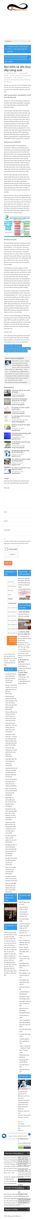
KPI (21, 348)
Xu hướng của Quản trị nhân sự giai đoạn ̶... (21, 408)
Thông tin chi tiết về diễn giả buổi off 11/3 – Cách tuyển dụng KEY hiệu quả (17, 49)
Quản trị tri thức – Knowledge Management (24, 1010)
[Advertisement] (17, 25)
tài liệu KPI (24, 351)
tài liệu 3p (16, 351)
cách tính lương (8, 971)
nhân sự (6, 932)
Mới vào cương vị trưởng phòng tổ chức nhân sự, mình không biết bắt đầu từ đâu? (16, 59)
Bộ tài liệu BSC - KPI (11, 345)
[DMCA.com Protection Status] (24, 1148)
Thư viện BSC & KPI (25, 1029)
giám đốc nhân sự (9, 968)
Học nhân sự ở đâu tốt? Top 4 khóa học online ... (21, 468)
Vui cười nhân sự (24, 1064)
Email (6, 521)
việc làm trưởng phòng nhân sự (9, 962)
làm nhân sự (9, 934)
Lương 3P (27, 348)
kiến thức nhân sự (11, 964)
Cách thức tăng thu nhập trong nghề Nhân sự (24, 926)
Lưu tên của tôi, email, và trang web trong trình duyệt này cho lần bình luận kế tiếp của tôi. (17, 542)
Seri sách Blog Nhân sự (17, 79)
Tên (5, 512)
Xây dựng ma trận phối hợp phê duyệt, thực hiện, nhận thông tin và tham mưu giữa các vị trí (11, 813)
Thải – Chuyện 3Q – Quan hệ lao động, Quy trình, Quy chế (25, 1022)
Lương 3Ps (8, 351)
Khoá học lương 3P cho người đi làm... (21, 425)
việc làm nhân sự (9, 966)
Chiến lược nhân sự (25, 935)
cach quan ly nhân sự (10, 943)
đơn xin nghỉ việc (11, 949)
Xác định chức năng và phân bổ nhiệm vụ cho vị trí (11, 860)
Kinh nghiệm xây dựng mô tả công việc (24, 982)
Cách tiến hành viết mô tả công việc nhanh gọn (10, 761)
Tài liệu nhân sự (24, 1015)
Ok (18, 1186)
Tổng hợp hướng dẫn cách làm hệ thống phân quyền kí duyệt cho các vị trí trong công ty (10, 827)
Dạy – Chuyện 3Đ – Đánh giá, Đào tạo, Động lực (25, 942)
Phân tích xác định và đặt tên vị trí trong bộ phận (10, 869)
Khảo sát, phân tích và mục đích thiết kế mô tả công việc (11, 791)
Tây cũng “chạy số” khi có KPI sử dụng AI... (21, 391)
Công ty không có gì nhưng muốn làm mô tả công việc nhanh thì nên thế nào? (11, 716)
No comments (19, 77)
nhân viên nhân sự (9, 945)
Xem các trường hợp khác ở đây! (9, 663)
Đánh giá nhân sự (24, 1069)
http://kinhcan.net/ (16, 1198)
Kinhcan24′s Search (14, 1205)
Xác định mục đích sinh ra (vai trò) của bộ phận (11, 878)
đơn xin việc (7, 951)
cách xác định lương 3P (11, 348)
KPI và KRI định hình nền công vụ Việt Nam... (21, 442)
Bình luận (6, 488)
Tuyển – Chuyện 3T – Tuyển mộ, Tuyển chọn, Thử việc (25, 1048)
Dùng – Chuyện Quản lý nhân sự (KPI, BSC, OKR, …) (25, 949)
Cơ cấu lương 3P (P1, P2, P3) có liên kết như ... (21, 417)
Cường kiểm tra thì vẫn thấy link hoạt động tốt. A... (25, 1201)
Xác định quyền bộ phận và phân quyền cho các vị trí (11, 838)
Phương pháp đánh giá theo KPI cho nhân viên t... (20, 451)
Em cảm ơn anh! (22, 1194)
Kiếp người (22, 970)
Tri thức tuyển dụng (24, 1034)
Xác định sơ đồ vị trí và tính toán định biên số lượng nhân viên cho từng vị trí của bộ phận (11, 849)
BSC (19, 345)
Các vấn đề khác (24, 919)
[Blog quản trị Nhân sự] (17, 7)
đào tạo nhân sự (11, 941)
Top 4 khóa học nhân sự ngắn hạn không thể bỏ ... (21, 460)
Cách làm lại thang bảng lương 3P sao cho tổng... (19, 399)
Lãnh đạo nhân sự (24, 987)
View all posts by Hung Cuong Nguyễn (16, 382)
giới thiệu (28, 1174)
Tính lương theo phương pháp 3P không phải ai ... (21, 434)
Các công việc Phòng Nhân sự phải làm (23, 914)
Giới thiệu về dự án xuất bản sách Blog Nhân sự (23, 616)
